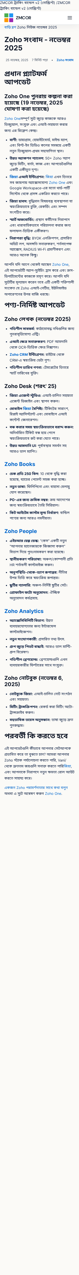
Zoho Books (19, 464)
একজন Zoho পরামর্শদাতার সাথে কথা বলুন (36, 787)
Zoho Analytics (23, 611)
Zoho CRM (19, 354)
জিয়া (14, 177)
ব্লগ (14, 27)
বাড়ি (7, 27)
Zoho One (12, 118)
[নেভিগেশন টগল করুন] (70, 18)
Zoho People (20, 531)
